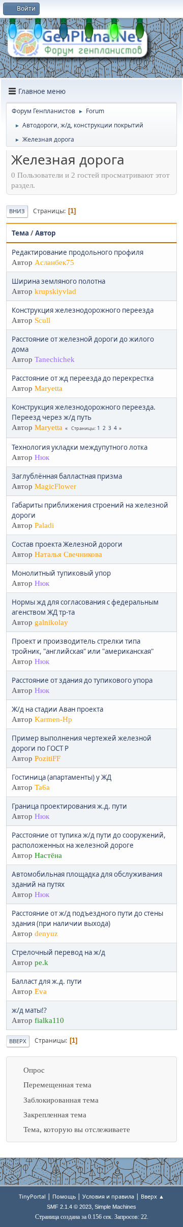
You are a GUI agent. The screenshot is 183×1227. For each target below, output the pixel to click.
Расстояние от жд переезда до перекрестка (83, 378)
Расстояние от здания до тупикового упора (82, 680)
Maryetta (49, 388)
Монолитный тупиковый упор (61, 573)
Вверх (17, 1041)
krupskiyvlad (55, 291)
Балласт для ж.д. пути (47, 981)
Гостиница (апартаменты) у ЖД (61, 777)
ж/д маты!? (29, 1010)
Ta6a (42, 787)
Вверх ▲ (152, 1196)
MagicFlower (55, 486)
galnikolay (51, 622)
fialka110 (49, 1020)
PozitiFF (47, 758)
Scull (42, 320)
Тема (20, 233)
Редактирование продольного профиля (77, 252)
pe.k (41, 962)
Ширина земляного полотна (58, 281)
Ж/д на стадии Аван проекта (57, 709)
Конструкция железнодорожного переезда (83, 310)
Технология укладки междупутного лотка (79, 447)
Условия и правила (108, 1196)
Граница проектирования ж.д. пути (69, 806)
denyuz (46, 934)
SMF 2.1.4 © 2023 (69, 1207)
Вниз (17, 211)
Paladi (44, 525)
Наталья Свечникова (68, 554)
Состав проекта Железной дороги (67, 544)
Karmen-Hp (53, 719)
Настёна (48, 855)
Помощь (64, 1196)
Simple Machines (115, 1207)
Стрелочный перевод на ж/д (58, 952)
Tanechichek (55, 359)
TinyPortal (32, 1196)
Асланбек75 (54, 262)
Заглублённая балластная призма (67, 476)
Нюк (42, 457)
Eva (41, 991)
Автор (45, 233)
